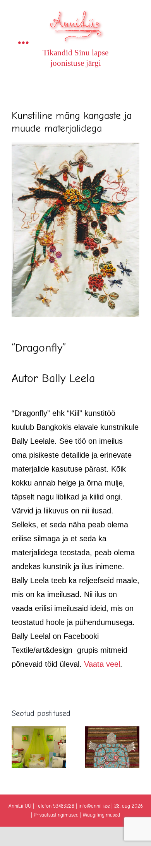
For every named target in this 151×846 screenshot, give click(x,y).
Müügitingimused (101, 815)
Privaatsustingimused (56, 815)
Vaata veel (102, 664)
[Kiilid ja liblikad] (75, 146)
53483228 (63, 806)
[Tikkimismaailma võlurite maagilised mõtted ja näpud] (112, 730)
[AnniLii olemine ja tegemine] (39, 730)
